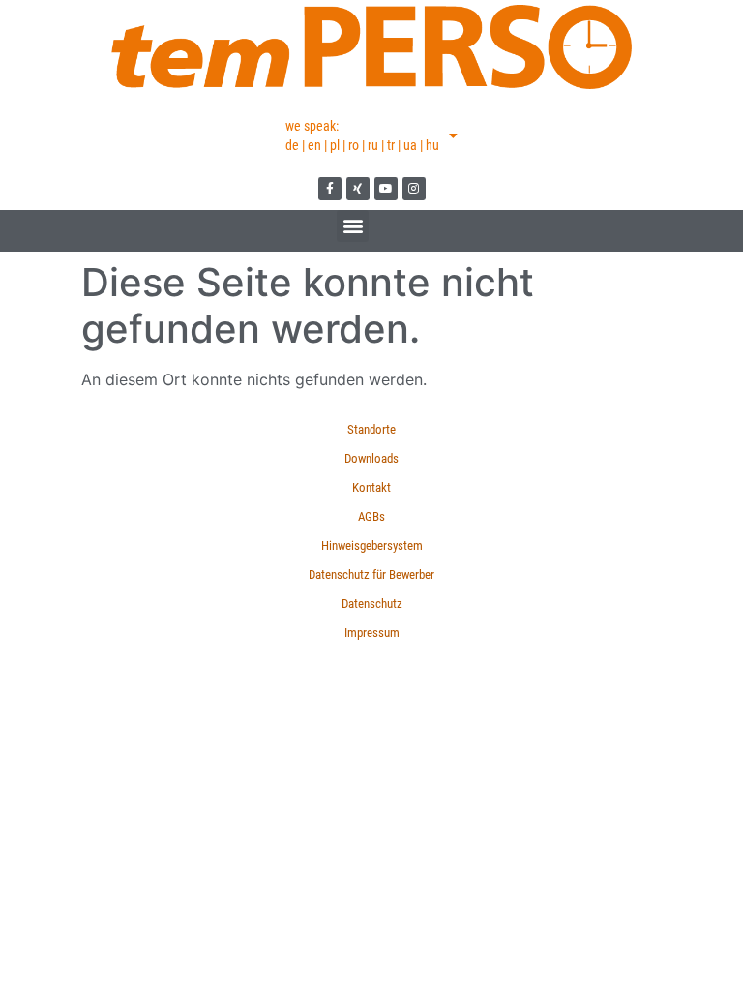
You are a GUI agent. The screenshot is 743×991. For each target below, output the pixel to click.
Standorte (371, 429)
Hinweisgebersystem (372, 545)
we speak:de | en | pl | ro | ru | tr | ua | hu (362, 135)
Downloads (371, 458)
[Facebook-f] (330, 188)
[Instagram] (414, 188)
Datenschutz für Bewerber (371, 574)
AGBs (371, 516)
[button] (353, 226)
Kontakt (371, 487)
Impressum (372, 632)
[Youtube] (386, 188)
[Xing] (358, 188)
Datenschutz (372, 603)
